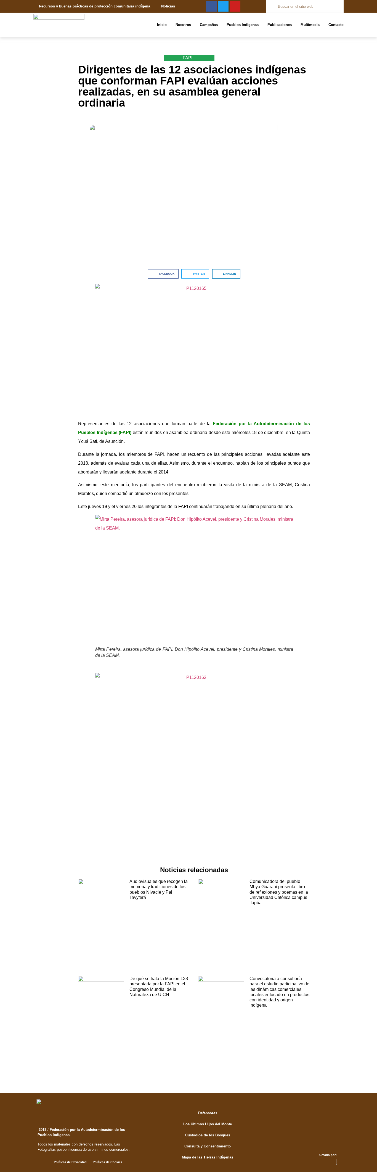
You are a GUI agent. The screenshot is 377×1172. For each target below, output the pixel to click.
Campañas (209, 25)
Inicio (162, 25)
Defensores (207, 1113)
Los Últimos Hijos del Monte (207, 1124)
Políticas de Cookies (107, 1162)
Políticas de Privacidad (70, 1162)
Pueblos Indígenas (243, 25)
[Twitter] (223, 6)
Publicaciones (279, 25)
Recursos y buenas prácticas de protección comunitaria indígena (94, 6)
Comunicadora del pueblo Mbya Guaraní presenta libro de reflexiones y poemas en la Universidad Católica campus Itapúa (278, 892)
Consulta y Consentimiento (207, 1146)
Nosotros (183, 25)
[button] (163, 274)
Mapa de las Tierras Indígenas (207, 1157)
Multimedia (310, 25)
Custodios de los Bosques (207, 1135)
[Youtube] (235, 6)
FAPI (187, 57)
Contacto (336, 25)
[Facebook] (211, 6)
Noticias (168, 6)
